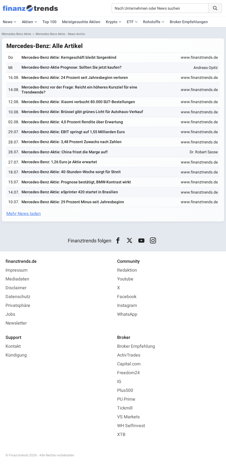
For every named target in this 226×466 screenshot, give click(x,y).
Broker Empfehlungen (189, 22)
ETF (130, 22)
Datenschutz (18, 296)
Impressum (17, 270)
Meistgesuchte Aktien (81, 22)
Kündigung (16, 355)
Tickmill (125, 408)
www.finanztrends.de (199, 57)
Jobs (10, 314)
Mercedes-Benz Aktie (16, 34)
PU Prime (126, 399)
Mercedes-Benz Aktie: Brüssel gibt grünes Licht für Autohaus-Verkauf (82, 112)
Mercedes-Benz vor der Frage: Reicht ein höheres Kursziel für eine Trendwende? (79, 89)
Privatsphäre (18, 305)
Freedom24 (128, 372)
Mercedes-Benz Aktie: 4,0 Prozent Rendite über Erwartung (72, 122)
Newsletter (16, 323)
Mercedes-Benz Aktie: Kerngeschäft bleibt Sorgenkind (68, 57)
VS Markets (128, 417)
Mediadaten (17, 279)
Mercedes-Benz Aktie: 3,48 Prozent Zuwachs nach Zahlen (71, 142)
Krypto (111, 22)
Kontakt (13, 346)
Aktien (27, 22)
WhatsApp (127, 314)
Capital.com (129, 364)
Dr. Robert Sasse (204, 152)
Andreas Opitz (205, 68)
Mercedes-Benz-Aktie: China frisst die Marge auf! (64, 152)
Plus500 (125, 390)
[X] (129, 241)
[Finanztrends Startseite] (30, 11)
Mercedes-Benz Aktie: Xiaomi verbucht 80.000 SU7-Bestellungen (78, 102)
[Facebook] (118, 241)
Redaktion (127, 270)
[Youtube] (141, 241)
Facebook (126, 296)
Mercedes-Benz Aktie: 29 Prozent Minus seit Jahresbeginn (72, 202)
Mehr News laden (23, 213)
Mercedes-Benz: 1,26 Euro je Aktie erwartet (59, 162)
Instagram (127, 305)
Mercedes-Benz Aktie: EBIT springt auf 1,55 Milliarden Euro (73, 132)
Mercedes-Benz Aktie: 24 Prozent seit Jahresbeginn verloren (74, 78)
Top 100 (49, 22)
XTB (121, 434)
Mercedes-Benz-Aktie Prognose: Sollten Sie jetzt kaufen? (71, 67)
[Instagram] (153, 241)
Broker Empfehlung (136, 346)
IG (119, 381)
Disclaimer (16, 288)
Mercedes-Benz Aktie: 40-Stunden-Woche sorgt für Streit (71, 172)
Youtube (125, 279)
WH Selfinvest (131, 425)
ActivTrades (128, 355)
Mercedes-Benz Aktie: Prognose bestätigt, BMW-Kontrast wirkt (76, 182)
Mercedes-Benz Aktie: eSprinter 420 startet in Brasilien (69, 192)
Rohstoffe (151, 22)
